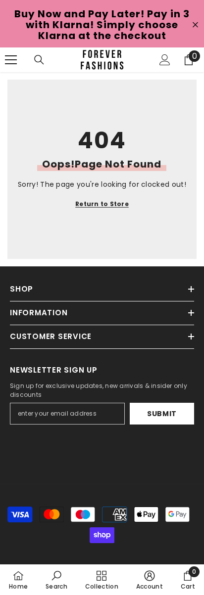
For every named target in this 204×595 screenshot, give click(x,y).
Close (195, 25)
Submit (162, 414)
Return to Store (102, 204)
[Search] (39, 60)
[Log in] (164, 59)
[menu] (11, 60)
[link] (56, 579)
